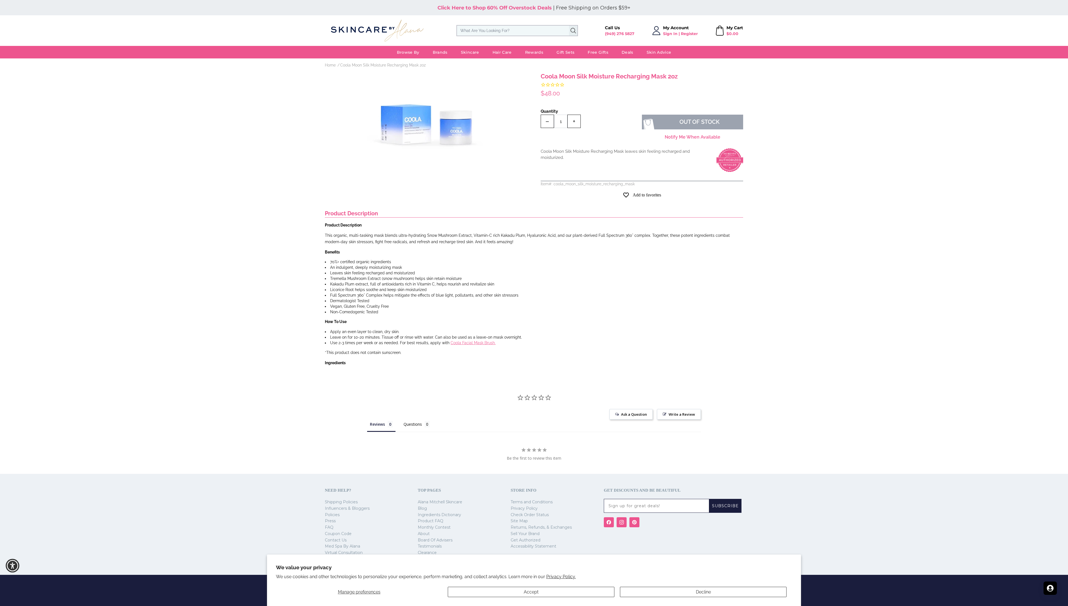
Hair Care (502, 52)
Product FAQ (430, 520)
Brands (440, 52)
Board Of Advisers (435, 540)
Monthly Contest (434, 527)
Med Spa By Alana (342, 546)
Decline (703, 592)
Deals (627, 52)
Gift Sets (565, 52)
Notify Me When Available (692, 137)
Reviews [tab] (377, 424)
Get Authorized (525, 540)
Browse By (408, 52)
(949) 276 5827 (619, 33)
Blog (422, 508)
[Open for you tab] (1050, 588)
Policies (332, 514)
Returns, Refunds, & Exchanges (541, 527)
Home (330, 65)
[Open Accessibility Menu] (12, 566)
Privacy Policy (524, 508)
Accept (531, 592)
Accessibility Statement (533, 546)
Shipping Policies (341, 501)
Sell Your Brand (525, 533)
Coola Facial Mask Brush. (473, 343)
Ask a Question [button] (634, 414)
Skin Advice (659, 52)
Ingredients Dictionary (439, 514)
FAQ (329, 527)
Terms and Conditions (532, 501)
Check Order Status (530, 514)
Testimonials (430, 546)
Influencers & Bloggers (347, 508)
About (424, 533)
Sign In (670, 33)
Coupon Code (338, 533)
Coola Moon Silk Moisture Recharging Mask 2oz (383, 65)
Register (689, 33)
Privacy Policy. (561, 576)
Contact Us (336, 540)
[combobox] (517, 30)
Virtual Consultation (344, 552)
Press (330, 520)
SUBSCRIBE (725, 505)
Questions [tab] (413, 424)
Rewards (534, 52)
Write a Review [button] (682, 414)
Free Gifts (598, 52)
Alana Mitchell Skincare (440, 501)
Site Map (519, 520)
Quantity (549, 111)
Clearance (427, 552)
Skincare (470, 52)
